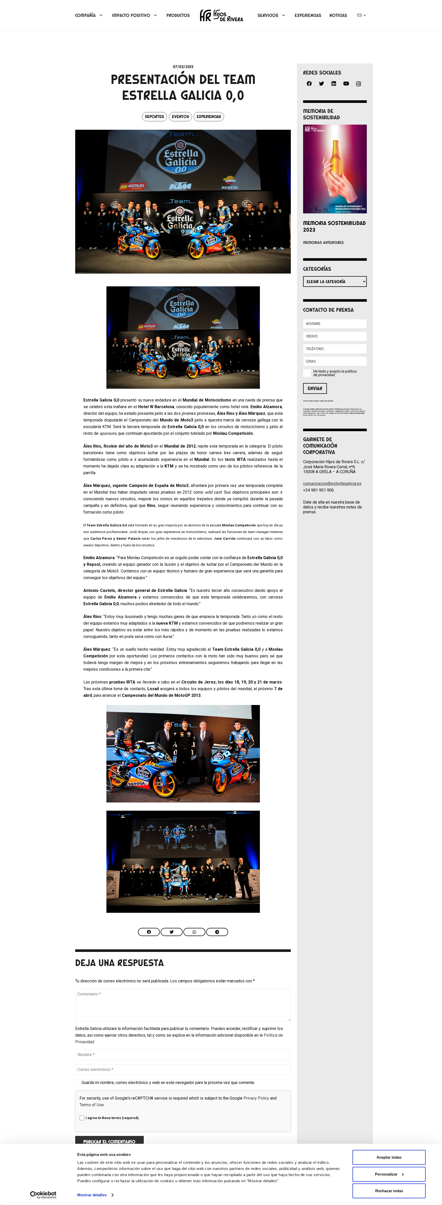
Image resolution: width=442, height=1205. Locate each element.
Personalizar (386, 1174)
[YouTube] (346, 83)
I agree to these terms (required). (113, 1118)
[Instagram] (358, 84)
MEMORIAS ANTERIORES (323, 242)
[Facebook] (309, 83)
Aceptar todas (389, 1157)
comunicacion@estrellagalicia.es (332, 483)
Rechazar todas (389, 1191)
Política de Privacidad (316, 415)
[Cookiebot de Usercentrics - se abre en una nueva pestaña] (43, 1195)
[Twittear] (172, 932)
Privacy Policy (256, 1098)
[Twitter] (321, 83)
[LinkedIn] (334, 83)
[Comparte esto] (149, 932)
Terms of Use (92, 1104)
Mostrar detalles (92, 1195)
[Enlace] (221, 15)
